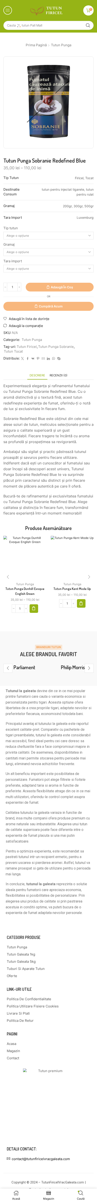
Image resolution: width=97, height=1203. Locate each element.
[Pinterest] (38, 358)
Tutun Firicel (27, 347)
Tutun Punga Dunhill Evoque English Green (24, 591)
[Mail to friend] (43, 358)
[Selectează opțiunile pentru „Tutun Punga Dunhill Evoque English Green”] (34, 608)
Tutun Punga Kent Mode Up (72, 589)
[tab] (37, 375)
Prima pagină (36, 45)
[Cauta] (88, 25)
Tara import (12, 261)
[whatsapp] (53, 358)
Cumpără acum (51, 306)
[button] (7, 10)
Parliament (24, 667)
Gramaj (9, 245)
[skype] (58, 358)
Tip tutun (10, 228)
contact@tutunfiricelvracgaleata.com (41, 1159)
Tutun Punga (61, 45)
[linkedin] (48, 358)
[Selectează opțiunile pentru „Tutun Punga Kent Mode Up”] (81, 603)
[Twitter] (22, 358)
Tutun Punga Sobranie (56, 347)
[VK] (32, 358)
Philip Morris (73, 667)
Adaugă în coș (62, 287)
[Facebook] (27, 358)
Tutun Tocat (13, 351)
